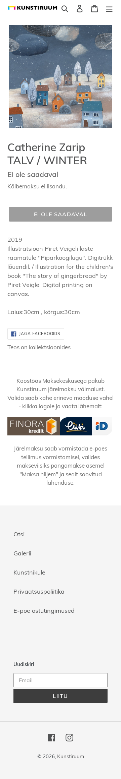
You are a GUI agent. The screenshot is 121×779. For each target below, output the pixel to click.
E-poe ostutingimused (44, 610)
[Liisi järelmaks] (86, 433)
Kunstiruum (70, 756)
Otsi (19, 534)
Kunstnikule (29, 572)
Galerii (22, 553)
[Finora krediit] (33, 433)
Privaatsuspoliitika (39, 591)
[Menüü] (109, 8)
